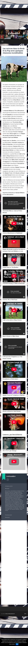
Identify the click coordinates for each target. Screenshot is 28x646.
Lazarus (10, 502)
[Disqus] (14, 540)
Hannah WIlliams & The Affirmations (13, 497)
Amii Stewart (14, 491)
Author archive (7, 479)
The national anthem (14, 509)
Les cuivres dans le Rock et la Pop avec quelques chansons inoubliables (13, 50)
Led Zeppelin (16, 502)
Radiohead (10, 506)
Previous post (8, 515)
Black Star (12, 493)
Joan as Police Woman (16, 499)
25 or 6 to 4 (7, 491)
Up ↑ (25, 613)
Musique (7, 488)
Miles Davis (12, 505)
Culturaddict (14, 33)
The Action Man (8, 508)
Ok (17, 644)
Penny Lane (18, 505)
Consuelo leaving (14, 494)
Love (12, 503)
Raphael (16, 506)
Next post (7, 517)
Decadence (20, 495)
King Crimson (14, 500)
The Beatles (16, 508)
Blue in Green (19, 493)
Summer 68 (21, 506)
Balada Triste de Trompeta (11, 492)
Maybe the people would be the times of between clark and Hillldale (14, 504)
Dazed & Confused (13, 495)
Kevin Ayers (8, 500)
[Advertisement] (14, 15)
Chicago (7, 494)
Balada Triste (20, 491)
